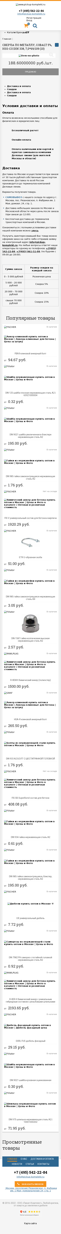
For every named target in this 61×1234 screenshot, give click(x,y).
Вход (29, 20)
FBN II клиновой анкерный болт (30, 353)
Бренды (21, 32)
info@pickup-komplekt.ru (31, 14)
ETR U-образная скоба (30, 557)
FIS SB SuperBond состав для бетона (30, 798)
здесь (34, 230)
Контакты (43, 1164)
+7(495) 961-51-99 (28, 251)
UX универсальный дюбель (30, 918)
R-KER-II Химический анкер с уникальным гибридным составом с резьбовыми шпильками (30, 1000)
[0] (25, 26)
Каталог (12, 32)
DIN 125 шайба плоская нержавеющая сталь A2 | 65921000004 (30, 394)
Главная (12, 1159)
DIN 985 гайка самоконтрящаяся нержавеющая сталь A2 (30, 477)
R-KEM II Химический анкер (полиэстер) (30, 680)
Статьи (30, 1164)
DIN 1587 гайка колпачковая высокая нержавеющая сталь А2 (30, 639)
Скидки (12, 89)
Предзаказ (30, 72)
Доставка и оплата (19, 86)
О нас (24, 1159)
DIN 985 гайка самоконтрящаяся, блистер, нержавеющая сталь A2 (30, 877)
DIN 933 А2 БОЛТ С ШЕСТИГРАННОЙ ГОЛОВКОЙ (30, 758)
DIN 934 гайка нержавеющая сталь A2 (30, 837)
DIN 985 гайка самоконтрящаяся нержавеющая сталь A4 (30, 597)
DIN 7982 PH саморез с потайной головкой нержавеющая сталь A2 (30, 958)
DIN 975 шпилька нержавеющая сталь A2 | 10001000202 (30, 1120)
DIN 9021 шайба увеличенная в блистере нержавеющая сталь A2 (30, 435)
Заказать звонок (32, 1184)
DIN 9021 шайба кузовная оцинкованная (30, 1080)
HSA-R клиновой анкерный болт (30, 719)
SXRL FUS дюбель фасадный (30, 1041)
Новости (17, 1164)
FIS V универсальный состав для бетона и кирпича (31, 518)
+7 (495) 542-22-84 (31, 11)
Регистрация (33, 18)
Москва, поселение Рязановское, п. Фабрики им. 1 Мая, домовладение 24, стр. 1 (31, 1189)
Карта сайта (30, 1223)
